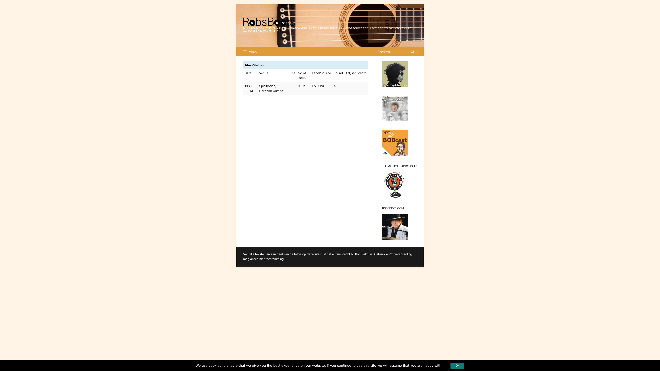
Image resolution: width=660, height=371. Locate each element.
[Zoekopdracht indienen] (412, 52)
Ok (457, 365)
